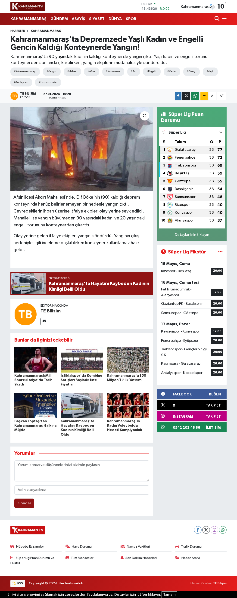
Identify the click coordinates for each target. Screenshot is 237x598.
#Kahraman (113, 71)
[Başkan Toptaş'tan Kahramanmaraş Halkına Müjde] (35, 405)
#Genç (191, 71)
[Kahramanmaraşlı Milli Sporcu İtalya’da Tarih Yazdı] (35, 360)
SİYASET (97, 19)
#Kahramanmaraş (24, 71)
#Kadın (171, 71)
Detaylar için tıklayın (192, 235)
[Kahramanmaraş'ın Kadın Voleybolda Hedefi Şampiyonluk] (128, 405)
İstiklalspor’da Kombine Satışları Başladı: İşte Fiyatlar (81, 380)
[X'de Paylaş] (186, 96)
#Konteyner (21, 82)
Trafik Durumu (191, 546)
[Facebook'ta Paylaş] (178, 96)
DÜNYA (115, 19)
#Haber (71, 71)
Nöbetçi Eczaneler (30, 546)
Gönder (24, 503)
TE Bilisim (51, 311)
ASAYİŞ (78, 19)
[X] (206, 530)
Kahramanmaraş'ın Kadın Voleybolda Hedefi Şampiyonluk (124, 425)
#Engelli (151, 71)
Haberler (17, 31)
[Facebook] (198, 530)
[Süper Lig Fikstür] (220, 252)
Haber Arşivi (190, 558)
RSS (20, 583)
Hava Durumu (82, 546)
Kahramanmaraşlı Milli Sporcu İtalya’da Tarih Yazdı (33, 380)
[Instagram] (214, 530)
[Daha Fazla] (204, 96)
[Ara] (217, 19)
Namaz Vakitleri (138, 546)
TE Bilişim (220, 583)
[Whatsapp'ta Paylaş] (195, 96)
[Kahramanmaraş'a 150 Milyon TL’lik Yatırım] (128, 360)
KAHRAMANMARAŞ (28, 19)
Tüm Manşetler (82, 558)
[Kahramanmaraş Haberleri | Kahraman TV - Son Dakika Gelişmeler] (27, 6)
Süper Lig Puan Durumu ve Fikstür (32, 560)
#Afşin (91, 71)
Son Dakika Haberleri (141, 558)
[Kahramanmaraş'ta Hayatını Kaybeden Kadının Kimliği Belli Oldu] (82, 405)
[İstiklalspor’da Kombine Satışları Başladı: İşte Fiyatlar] (82, 360)
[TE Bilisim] (25, 314)
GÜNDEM (59, 19)
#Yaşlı (209, 71)
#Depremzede (47, 82)
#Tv (133, 71)
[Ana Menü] (223, 19)
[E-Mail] (44, 321)
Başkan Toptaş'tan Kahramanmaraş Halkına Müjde (35, 425)
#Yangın (51, 71)
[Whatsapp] (223, 530)
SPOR (131, 19)
